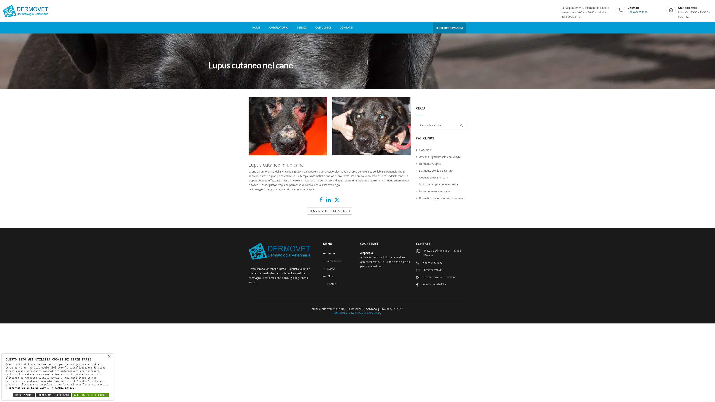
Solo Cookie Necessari (53, 394)
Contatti (332, 284)
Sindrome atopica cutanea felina (438, 184)
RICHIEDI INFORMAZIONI (449, 28)
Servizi (331, 268)
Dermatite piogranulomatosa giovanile (442, 198)
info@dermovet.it (434, 270)
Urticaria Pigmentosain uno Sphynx (440, 157)
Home (331, 253)
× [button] (109, 356)
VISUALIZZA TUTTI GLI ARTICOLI (329, 211)
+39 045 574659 (637, 12)
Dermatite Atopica (430, 163)
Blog (330, 276)
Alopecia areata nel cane (434, 177)
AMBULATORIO (278, 27)
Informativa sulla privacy (348, 313)
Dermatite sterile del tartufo (436, 170)
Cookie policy (373, 313)
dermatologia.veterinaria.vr (439, 277)
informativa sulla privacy (27, 388)
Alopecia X (425, 150)
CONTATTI (346, 27)
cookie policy (64, 388)
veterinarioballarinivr (434, 284)
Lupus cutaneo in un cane (434, 191)
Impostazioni (24, 394)
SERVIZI (301, 27)
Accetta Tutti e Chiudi (90, 394)
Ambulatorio (334, 261)
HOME (256, 27)
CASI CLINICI (323, 27)
